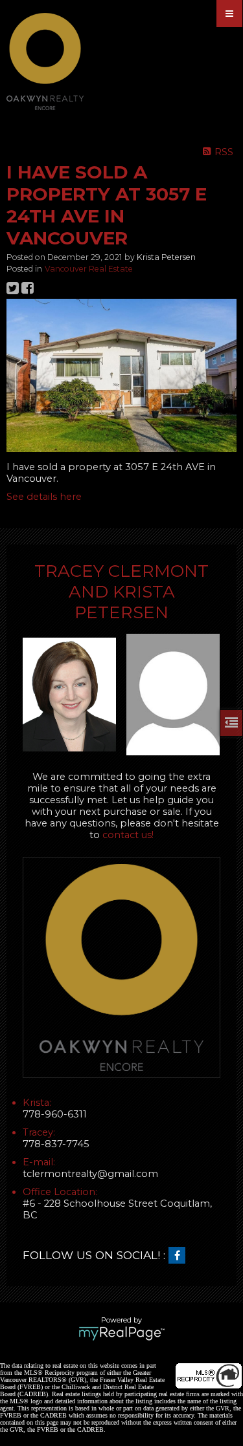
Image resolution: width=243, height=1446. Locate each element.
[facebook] (180, 1256)
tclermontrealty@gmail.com (90, 1174)
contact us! (128, 835)
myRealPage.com (121, 1333)
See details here (44, 496)
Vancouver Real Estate (89, 269)
